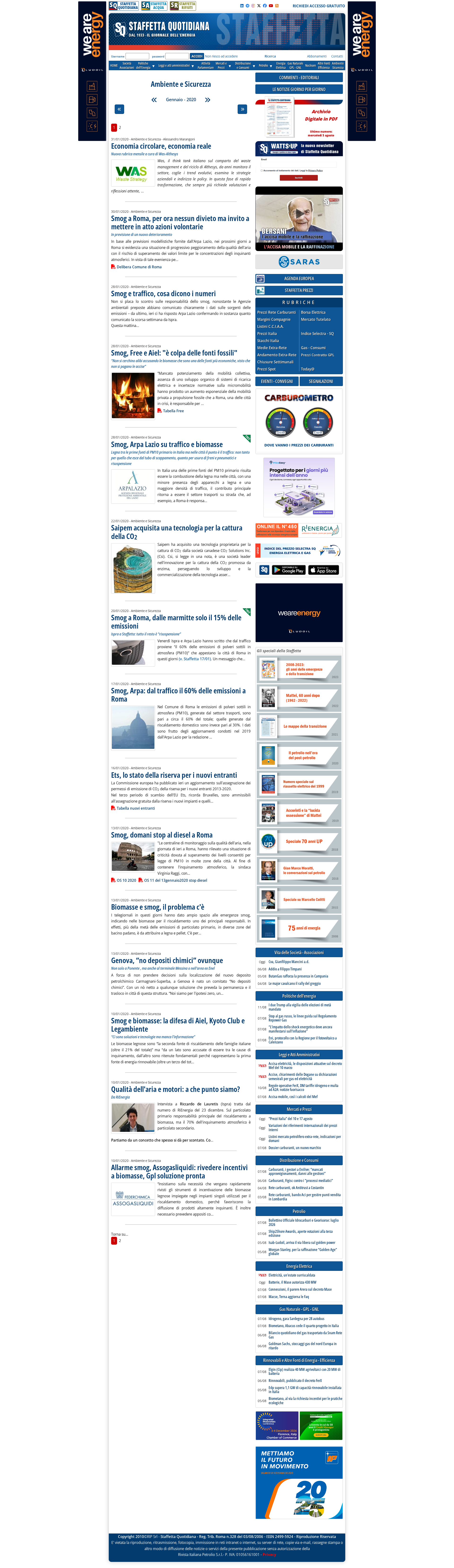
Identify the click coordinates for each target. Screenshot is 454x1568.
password (158, 56)
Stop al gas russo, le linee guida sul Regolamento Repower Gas (302, 1018)
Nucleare (310, 65)
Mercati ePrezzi (221, 65)
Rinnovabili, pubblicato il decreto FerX (295, 1381)
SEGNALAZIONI (321, 381)
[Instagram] (253, 5)
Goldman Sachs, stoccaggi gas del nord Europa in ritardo (303, 1346)
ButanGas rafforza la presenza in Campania (298, 976)
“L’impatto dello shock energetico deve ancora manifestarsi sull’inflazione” (300, 1029)
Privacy (269, 1554)
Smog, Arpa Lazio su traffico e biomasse (167, 444)
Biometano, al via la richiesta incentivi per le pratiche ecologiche (305, 1401)
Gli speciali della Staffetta (279, 650)
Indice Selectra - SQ (317, 333)
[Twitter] (259, 5)
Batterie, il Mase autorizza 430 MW (292, 1282)
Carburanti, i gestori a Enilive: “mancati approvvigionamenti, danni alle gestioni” (297, 1172)
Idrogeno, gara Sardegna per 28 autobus (296, 1319)
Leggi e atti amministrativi (174, 65)
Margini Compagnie (274, 319)
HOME (114, 65)
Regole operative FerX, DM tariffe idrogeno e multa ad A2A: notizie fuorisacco (303, 1088)
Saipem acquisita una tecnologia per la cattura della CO (176, 531)
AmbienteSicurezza (338, 65)
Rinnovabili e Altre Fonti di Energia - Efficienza (299, 1360)
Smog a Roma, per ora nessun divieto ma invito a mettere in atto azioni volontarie (180, 222)
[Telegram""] (247, 5)
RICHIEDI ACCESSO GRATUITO (319, 6)
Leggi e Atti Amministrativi (299, 1055)
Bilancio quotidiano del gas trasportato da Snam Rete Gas (305, 1335)
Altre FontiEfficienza (324, 65)
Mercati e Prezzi (299, 1109)
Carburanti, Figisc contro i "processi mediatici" (301, 1181)
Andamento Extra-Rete (277, 354)
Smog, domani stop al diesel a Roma (162, 835)
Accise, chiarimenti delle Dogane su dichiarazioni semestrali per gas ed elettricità (303, 1077)
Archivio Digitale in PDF (321, 121)
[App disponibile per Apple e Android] (299, 570)
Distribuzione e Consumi (299, 1160)
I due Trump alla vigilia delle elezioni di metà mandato (300, 1007)
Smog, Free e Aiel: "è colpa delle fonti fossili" (174, 352)
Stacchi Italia (268, 340)
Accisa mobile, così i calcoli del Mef (293, 1097)
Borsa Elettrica (313, 312)
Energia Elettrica (299, 1266)
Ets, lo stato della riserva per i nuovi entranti (174, 775)
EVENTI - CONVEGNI (277, 381)
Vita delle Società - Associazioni (299, 953)
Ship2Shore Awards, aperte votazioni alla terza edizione (301, 1233)
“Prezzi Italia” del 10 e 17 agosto (290, 1119)
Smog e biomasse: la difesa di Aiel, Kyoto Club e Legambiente (178, 1024)
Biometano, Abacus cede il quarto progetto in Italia (304, 1326)
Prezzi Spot (266, 369)
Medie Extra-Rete (272, 347)
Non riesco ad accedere (221, 56)
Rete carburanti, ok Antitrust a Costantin (296, 1188)
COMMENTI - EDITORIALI (299, 77)
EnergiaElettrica (281, 65)
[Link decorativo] (279, 117)
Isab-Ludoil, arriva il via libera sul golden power (302, 1243)
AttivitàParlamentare (206, 65)
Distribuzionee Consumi (243, 65)
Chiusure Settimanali (275, 362)
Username (118, 56)
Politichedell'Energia (143, 65)
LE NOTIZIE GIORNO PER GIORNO (299, 89)
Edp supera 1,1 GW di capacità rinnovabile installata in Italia (305, 1390)
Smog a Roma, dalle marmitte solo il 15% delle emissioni (176, 621)
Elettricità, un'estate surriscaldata (292, 1275)
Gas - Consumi (313, 347)
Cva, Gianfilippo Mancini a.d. (289, 962)
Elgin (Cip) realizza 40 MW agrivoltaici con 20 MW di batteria (304, 1372)
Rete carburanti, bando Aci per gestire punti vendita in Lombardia (305, 1197)
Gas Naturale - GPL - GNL (299, 1309)
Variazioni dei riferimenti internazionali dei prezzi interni (303, 1128)
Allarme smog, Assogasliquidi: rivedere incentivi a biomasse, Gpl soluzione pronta (179, 1171)
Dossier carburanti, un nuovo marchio (295, 1148)
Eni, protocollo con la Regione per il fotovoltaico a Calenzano (303, 1040)
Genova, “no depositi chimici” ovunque (167, 960)
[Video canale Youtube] (271, 5)
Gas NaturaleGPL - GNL (295, 65)
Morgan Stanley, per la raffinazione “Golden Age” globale (303, 1252)
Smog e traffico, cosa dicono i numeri (163, 293)
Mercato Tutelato (316, 319)
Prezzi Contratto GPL (317, 354)
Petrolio (263, 65)
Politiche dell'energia (299, 996)
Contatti (337, 56)
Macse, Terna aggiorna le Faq (289, 1297)
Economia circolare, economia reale (161, 146)
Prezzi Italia (267, 333)
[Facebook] (265, 5)
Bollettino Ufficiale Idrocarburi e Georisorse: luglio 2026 (304, 1222)
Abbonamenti (317, 56)
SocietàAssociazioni (127, 65)
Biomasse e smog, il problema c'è (157, 907)
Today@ (307, 369)
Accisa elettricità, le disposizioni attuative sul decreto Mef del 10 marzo (305, 1066)
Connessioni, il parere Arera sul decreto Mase (300, 1289)
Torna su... (119, 1234)
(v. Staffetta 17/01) (195, 658)
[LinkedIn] (242, 5)
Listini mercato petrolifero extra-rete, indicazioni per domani (305, 1139)
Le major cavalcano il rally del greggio (295, 984)
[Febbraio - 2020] (208, 99)
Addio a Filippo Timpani (285, 969)
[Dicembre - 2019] (154, 99)
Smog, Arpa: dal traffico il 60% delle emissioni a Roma (178, 694)
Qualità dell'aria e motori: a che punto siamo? (175, 1089)
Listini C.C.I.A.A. (270, 326)
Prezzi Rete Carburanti (276, 312)
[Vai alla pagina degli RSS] (277, 5)
